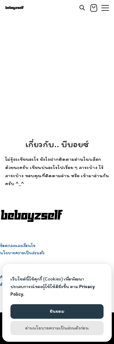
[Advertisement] (57, 76)
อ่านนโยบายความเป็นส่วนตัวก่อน (57, 328)
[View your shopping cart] (94, 8)
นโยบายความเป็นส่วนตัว (22, 253)
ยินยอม (57, 311)
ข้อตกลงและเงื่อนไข (17, 245)
